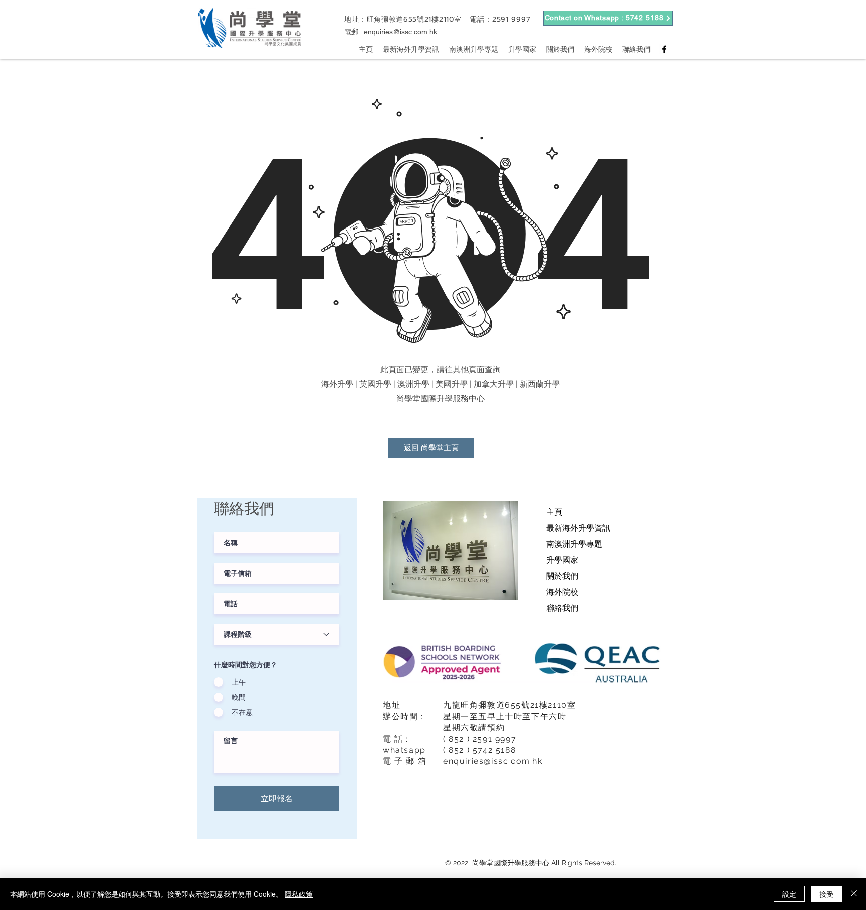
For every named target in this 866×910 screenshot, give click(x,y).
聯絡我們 (562, 608)
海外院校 (562, 592)
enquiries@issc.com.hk (400, 32)
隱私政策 (299, 894)
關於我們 (562, 576)
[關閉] (854, 894)
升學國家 (562, 560)
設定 (789, 894)
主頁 (554, 512)
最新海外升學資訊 (578, 528)
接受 (826, 894)
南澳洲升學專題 (574, 544)
